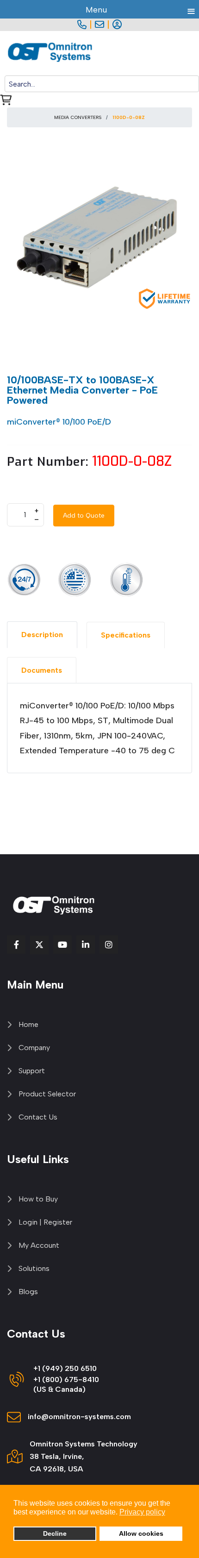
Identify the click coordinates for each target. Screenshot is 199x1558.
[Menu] (193, 53)
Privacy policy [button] (142, 1512)
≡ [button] (191, 9)
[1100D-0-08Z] (99, 237)
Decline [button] (55, 1533)
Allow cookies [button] (141, 1533)
